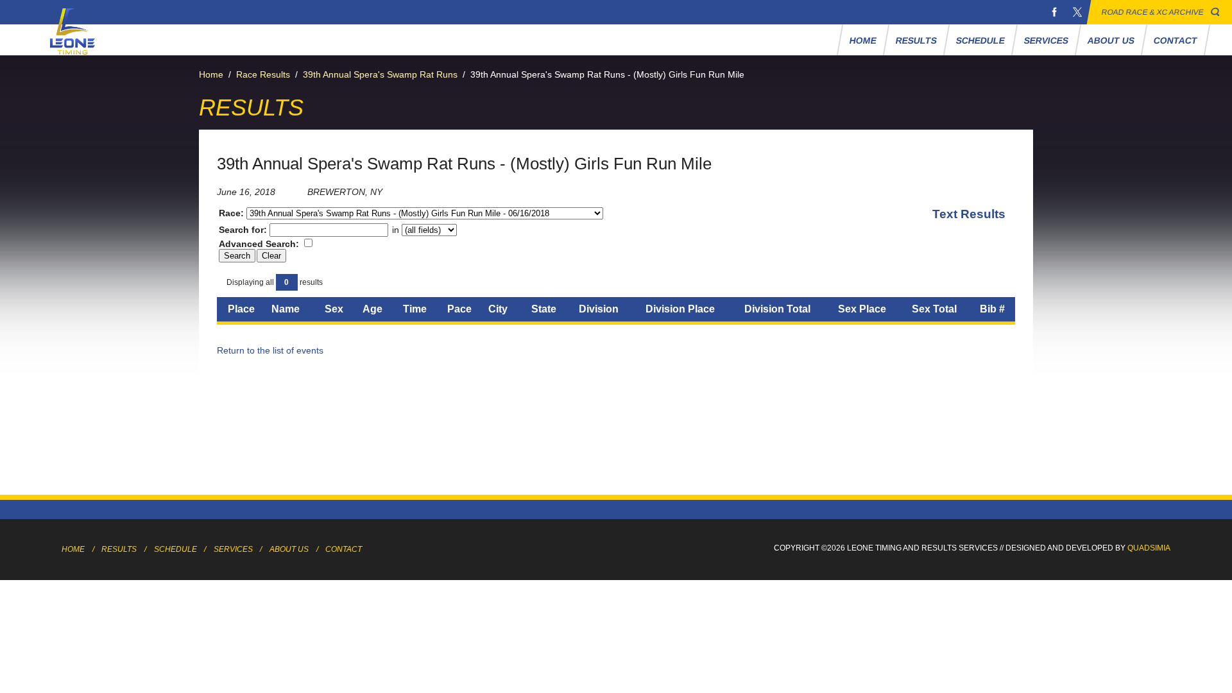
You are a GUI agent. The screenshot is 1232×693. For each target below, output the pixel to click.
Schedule (980, 40)
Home (862, 40)
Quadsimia (1148, 547)
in (395, 230)
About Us (1110, 40)
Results (915, 40)
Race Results (263, 74)
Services (1046, 40)
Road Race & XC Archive (1152, 12)
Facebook (1054, 12)
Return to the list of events (270, 350)
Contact (1175, 40)
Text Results (968, 214)
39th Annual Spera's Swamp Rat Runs (380, 74)
